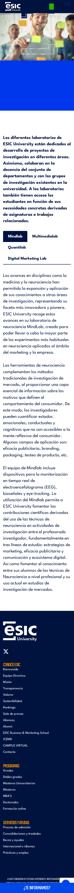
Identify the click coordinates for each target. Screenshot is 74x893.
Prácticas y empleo (16, 852)
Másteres (9, 789)
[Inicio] (13, 6)
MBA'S (7, 796)
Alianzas (9, 720)
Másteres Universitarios (19, 783)
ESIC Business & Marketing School (26, 733)
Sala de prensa (13, 714)
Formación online (14, 808)
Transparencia (13, 688)
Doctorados (10, 802)
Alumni (7, 726)
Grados (8, 770)
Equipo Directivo (14, 675)
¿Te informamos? (37, 888)
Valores (8, 694)
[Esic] (37, 631)
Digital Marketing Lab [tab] (27, 258)
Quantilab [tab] (17, 247)
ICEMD (7, 739)
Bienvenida (10, 669)
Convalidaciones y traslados (22, 833)
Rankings (9, 707)
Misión (7, 682)
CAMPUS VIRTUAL (15, 745)
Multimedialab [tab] (45, 236)
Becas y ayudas (13, 840)
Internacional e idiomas (19, 846)
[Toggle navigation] (67, 4)
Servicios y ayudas (16, 823)
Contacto (9, 752)
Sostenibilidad (12, 701)
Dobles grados (12, 777)
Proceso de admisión (17, 827)
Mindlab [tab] (15, 236)
